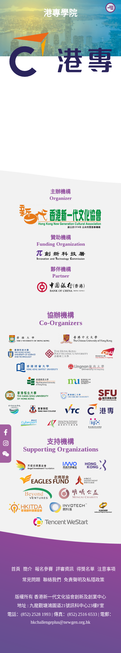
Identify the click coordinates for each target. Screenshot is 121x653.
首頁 (15, 569)
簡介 (27, 569)
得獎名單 (86, 569)
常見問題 (31, 579)
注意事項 (106, 569)
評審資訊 (65, 569)
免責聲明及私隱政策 (84, 579)
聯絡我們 (52, 579)
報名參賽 (44, 569)
